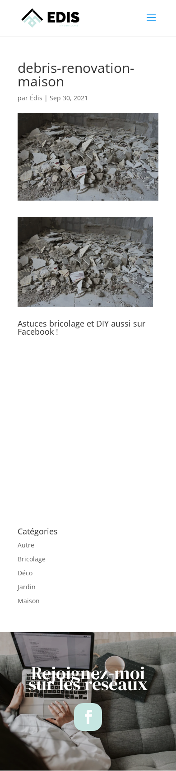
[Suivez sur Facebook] (88, 717)
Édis (36, 98)
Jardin (27, 587)
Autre (26, 545)
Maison (29, 600)
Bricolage (32, 559)
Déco (25, 573)
